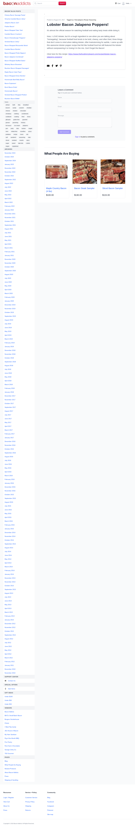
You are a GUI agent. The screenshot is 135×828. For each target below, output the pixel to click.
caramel (21, 108)
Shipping (28, 806)
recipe (15, 134)
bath (14, 105)
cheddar (29, 108)
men (7, 131)
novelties (22, 131)
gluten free (16, 119)
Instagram (50, 806)
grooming (15, 122)
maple (30, 128)
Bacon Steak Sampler (84, 188)
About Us (6, 806)
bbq (19, 105)
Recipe (86, 20)
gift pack (8, 119)
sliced (7, 140)
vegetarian (15, 146)
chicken (15, 111)
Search (62, 3)
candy (14, 108)
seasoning (22, 137)
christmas (8, 113)
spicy (27, 140)
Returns (28, 810)
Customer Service (31, 797)
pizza (29, 131)
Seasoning (92, 20)
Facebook (50, 802)
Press (5, 810)
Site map (50, 814)
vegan (7, 146)
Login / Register (8, 797)
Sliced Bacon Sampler (112, 188)
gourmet (24, 119)
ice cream (17, 125)
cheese (8, 111)
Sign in (77, 137)
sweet (13, 143)
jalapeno (25, 125)
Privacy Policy (29, 802)
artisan (8, 105)
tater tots (20, 143)
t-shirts (28, 143)
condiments (25, 113)
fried (23, 116)
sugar (7, 143)
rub (27, 134)
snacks (22, 140)
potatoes (8, 134)
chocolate (23, 111)
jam (7, 128)
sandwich (13, 137)
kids (17, 128)
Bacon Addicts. (18, 823)
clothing (16, 113)
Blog (48, 797)
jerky (12, 128)
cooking (16, 116)
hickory (23, 122)
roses (21, 134)
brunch (8, 108)
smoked (14, 140)
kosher (24, 128)
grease (8, 122)
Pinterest (50, 810)
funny (28, 116)
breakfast (25, 105)
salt (7, 137)
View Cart (6, 802)
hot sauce (8, 125)
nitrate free (14, 131)
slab (29, 137)
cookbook (8, 116)
